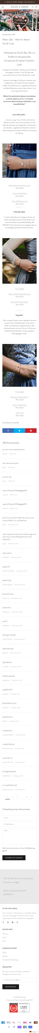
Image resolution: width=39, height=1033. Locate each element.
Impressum (10, 1000)
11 (26, 797)
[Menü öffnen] (3, 7)
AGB (31, 1000)
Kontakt (4, 956)
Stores (4, 937)
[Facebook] (3, 922)
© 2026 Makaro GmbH (20, 997)
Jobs (3, 941)
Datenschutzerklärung (21, 1000)
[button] (34, 1031)
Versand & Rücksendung (10, 960)
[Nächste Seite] (31, 797)
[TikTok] (17, 922)
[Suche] (33, 7)
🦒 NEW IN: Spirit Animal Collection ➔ (19, 2)
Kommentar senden (14, 858)
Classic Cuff (19, 413)
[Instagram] (8, 922)
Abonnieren (10, 987)
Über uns (5, 934)
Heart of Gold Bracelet (19, 193)
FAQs (4, 952)
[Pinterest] (12, 922)
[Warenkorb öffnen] (36, 7)
